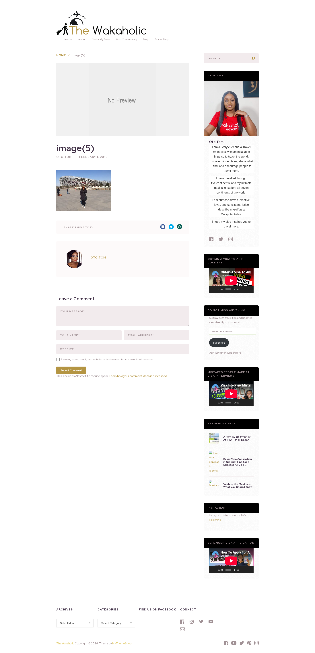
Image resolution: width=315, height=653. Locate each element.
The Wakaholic (65, 643)
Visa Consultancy (126, 39)
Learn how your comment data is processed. (138, 376)
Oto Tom (64, 157)
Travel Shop (162, 39)
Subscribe (219, 342)
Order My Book (101, 39)
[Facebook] (183, 622)
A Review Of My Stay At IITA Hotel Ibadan (237, 438)
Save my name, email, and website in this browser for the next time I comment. (108, 359)
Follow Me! (215, 519)
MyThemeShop (122, 643)
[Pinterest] (249, 642)
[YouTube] (211, 622)
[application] (231, 280)
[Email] (183, 629)
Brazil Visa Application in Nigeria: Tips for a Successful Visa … (237, 461)
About (82, 39)
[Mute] (243, 289)
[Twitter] (202, 622)
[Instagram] (192, 622)
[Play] (214, 289)
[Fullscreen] (249, 289)
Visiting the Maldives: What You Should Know (237, 485)
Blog (146, 39)
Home (68, 39)
